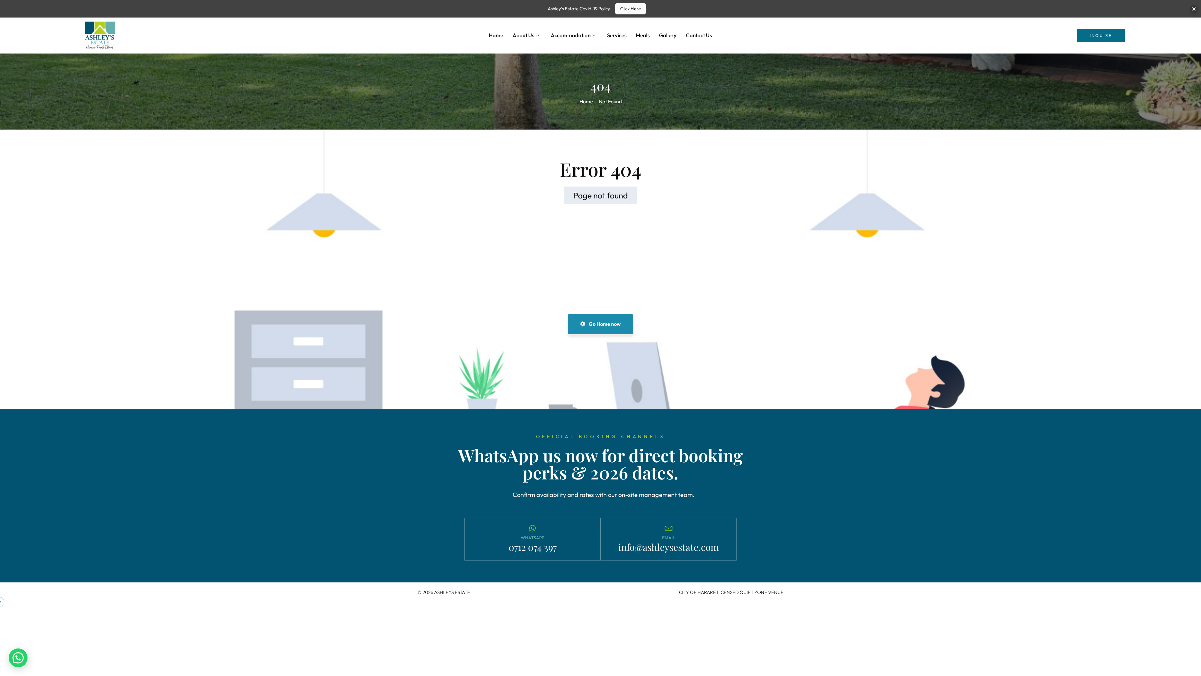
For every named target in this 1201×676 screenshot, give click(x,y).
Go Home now (604, 324)
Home (496, 35)
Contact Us (699, 35)
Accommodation (570, 35)
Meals (643, 35)
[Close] (1194, 9)
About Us (523, 35)
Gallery (668, 35)
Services (616, 35)
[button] (18, 657)
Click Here (630, 9)
